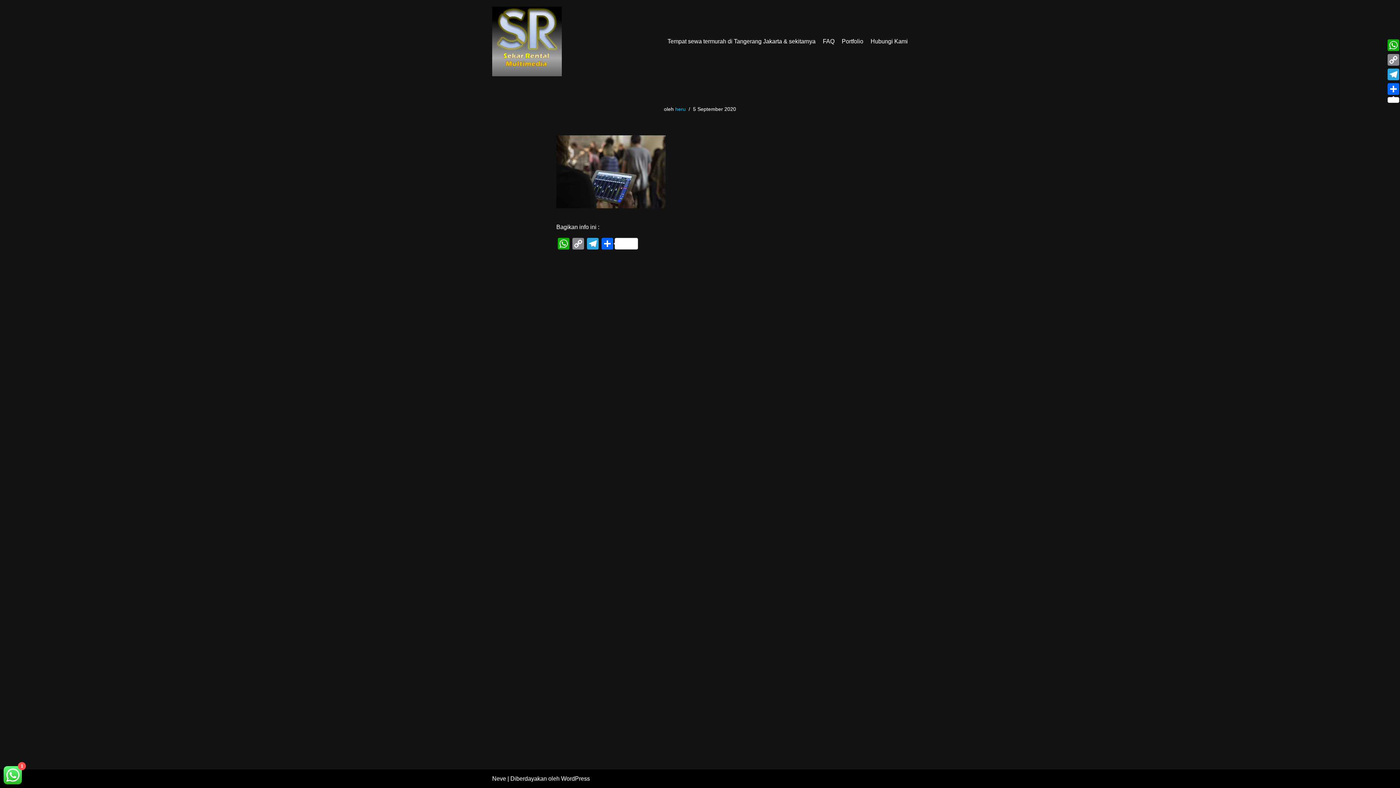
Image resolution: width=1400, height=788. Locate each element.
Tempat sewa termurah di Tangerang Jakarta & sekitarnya (742, 41)
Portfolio (852, 41)
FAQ (829, 41)
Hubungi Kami (889, 41)
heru (680, 109)
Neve (499, 779)
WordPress (575, 779)
